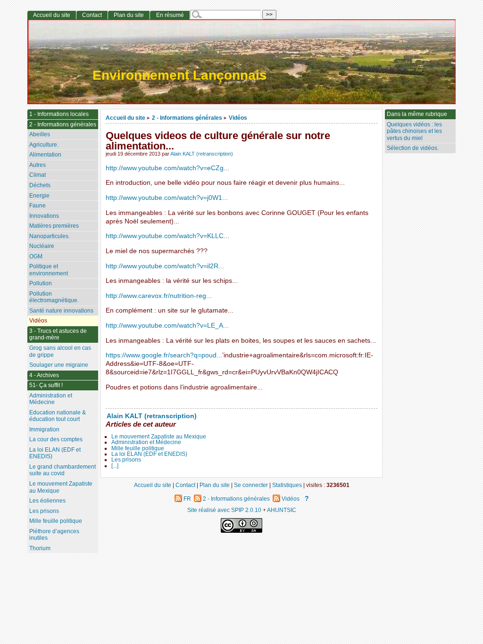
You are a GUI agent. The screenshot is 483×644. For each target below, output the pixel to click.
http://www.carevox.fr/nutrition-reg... (159, 295)
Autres (37, 165)
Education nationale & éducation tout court (57, 416)
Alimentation (45, 154)
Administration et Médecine (146, 442)
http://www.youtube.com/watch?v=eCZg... (167, 168)
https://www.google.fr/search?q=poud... (164, 355)
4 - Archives (44, 375)
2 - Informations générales (187, 118)
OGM (35, 256)
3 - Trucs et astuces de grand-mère (58, 334)
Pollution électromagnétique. (54, 297)
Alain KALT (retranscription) (201, 154)
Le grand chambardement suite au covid (62, 470)
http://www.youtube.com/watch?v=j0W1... (167, 197)
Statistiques (287, 485)
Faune (37, 205)
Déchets (39, 185)
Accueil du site (125, 118)
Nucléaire (41, 246)
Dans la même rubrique (417, 114)
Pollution (40, 283)
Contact (92, 15)
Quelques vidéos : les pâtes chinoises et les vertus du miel (414, 131)
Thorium (39, 548)
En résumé (170, 15)
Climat (37, 175)
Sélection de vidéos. (413, 148)
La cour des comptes (56, 439)
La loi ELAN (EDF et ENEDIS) (149, 454)
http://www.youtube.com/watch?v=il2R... (165, 266)
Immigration (44, 429)
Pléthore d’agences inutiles (54, 535)
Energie (39, 195)
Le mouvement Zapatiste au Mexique (158, 436)
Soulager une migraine (58, 365)
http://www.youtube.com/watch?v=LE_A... (167, 325)
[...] (114, 465)
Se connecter (251, 485)
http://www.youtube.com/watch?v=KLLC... (167, 235)
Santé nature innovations (61, 310)
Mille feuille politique (137, 448)
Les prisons (126, 459)
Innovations (44, 216)
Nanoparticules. (49, 236)
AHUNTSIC (281, 510)
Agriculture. (43, 144)
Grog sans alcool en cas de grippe (60, 351)
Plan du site (129, 15)
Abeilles (39, 134)
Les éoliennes (47, 500)
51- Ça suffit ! (46, 385)
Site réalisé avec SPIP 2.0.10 (224, 510)
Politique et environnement (48, 270)
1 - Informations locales (59, 114)
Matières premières (54, 226)
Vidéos (238, 118)
